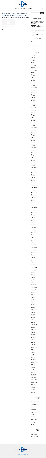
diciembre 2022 (34, 127)
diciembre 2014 (34, 287)
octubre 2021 (33, 150)
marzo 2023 (33, 122)
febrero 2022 (33, 144)
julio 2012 (33, 332)
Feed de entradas (34, 434)
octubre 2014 (33, 290)
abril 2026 (33, 62)
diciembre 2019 (34, 187)
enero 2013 (33, 322)
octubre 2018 (33, 210)
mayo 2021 (33, 159)
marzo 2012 (33, 339)
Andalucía (33, 402)
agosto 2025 (33, 74)
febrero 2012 (33, 340)
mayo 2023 (33, 119)
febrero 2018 (33, 224)
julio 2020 (33, 175)
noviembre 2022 (34, 129)
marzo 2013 (33, 319)
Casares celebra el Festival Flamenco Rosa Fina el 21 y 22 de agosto (37, 40)
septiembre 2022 (34, 132)
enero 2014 (33, 305)
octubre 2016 (33, 250)
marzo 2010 (33, 372)
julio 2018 (33, 215)
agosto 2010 (33, 364)
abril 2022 (33, 140)
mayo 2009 (33, 389)
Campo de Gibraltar (34, 404)
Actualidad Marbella (35, 401)
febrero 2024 (33, 104)
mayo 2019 (33, 199)
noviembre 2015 (34, 269)
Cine (32, 406)
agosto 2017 (33, 234)
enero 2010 (33, 375)
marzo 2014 (33, 302)
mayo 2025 (33, 79)
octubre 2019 (33, 190)
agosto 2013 (33, 310)
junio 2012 (33, 334)
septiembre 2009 (34, 382)
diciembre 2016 (34, 247)
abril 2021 (33, 160)
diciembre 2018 (34, 207)
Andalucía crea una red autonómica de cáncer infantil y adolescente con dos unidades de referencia (37, 31)
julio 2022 (33, 135)
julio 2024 (33, 95)
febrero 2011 (33, 359)
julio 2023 (33, 115)
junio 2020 (33, 177)
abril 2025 (33, 80)
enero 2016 (33, 265)
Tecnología (33, 422)
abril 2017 (33, 240)
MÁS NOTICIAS (30, 8)
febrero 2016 (33, 264)
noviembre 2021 (34, 149)
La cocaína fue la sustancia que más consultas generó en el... (8, 28)
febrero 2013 (33, 320)
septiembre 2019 (34, 192)
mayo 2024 (33, 99)
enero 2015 (33, 285)
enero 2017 (33, 245)
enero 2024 (33, 105)
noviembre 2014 (34, 289)
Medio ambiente (34, 412)
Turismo (32, 424)
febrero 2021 (33, 164)
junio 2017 (33, 237)
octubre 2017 (33, 230)
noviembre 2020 (34, 169)
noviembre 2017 (34, 229)
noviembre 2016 (34, 249)
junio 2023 (33, 117)
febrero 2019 (33, 204)
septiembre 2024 (34, 92)
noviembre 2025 (34, 70)
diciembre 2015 (34, 267)
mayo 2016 (33, 259)
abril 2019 (33, 200)
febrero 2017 (33, 244)
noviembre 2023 (34, 109)
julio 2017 (33, 235)
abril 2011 (33, 355)
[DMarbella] (23, 4)
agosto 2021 (33, 154)
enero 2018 (33, 225)
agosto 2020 (33, 174)
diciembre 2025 (34, 69)
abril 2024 (33, 100)
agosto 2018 (33, 214)
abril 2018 (33, 220)
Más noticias (33, 411)
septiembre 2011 (34, 347)
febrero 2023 (33, 124)
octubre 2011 (33, 345)
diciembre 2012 (34, 324)
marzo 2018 (33, 222)
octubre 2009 (33, 380)
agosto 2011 (33, 349)
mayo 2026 (33, 60)
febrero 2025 (33, 84)
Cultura (32, 407)
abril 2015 (33, 280)
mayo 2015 (33, 279)
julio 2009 (33, 385)
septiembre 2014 (34, 292)
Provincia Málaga (34, 419)
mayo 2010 (33, 369)
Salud (32, 421)
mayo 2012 (33, 335)
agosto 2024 (33, 94)
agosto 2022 (33, 134)
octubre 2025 (33, 72)
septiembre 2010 (34, 362)
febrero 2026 (33, 65)
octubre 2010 (33, 360)
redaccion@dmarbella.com (23, 454)
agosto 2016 (33, 254)
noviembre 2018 (34, 209)
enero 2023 (33, 125)
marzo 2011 (33, 357)
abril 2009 (33, 390)
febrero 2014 (33, 304)
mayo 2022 (33, 139)
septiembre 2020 (34, 172)
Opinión (32, 417)
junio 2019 (33, 197)
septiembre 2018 (34, 212)
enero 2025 (33, 85)
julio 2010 (33, 365)
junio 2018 (33, 217)
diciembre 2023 (34, 107)
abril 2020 (33, 180)
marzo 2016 (33, 262)
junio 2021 (33, 157)
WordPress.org (33, 437)
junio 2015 (33, 277)
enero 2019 (33, 205)
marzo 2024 (33, 102)
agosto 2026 (33, 55)
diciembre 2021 (34, 147)
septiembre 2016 (34, 252)
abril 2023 (33, 120)
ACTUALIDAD (20, 8)
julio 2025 (33, 75)
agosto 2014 (33, 294)
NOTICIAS (15, 8)
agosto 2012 (33, 330)
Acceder (32, 432)
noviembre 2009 (34, 379)
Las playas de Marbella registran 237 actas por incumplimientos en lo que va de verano (37, 36)
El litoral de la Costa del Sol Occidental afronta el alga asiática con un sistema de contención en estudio (37, 27)
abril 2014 (33, 300)
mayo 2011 (33, 354)
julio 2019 (33, 195)
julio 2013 (33, 312)
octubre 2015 (33, 270)
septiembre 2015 (34, 272)
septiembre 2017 (34, 232)
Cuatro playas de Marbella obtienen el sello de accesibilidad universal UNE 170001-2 (37, 22)
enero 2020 (33, 185)
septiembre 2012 (34, 329)
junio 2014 (33, 297)
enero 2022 (33, 145)
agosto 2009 (33, 384)
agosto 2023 (33, 114)
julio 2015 (33, 275)
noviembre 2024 (34, 89)
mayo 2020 (33, 179)
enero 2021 (33, 165)
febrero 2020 (33, 184)
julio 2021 (33, 155)
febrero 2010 (33, 374)
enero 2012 (33, 342)
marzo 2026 (33, 64)
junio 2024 (33, 97)
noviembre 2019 (34, 189)
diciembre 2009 (34, 377)
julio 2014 (33, 295)
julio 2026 (33, 57)
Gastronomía (33, 409)
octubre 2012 (33, 327)
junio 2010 (33, 367)
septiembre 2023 (34, 112)
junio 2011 (33, 352)
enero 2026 (33, 67)
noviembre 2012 (34, 325)
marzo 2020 (33, 182)
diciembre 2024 (34, 87)
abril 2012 (33, 337)
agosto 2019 (33, 194)
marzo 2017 (33, 242)
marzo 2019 (33, 202)
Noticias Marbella (34, 416)
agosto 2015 (33, 274)
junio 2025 (33, 77)
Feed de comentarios (35, 436)
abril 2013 (33, 317)
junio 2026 (33, 59)
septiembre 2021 (34, 152)
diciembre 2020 (34, 167)
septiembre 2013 (34, 309)
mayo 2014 (33, 299)
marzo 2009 (33, 392)
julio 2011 (33, 350)
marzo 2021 (33, 162)
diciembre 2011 (34, 344)
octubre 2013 (33, 307)
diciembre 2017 (34, 227)
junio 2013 (33, 314)
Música (32, 414)
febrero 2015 (33, 284)
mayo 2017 (33, 239)
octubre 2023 (33, 110)
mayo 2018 (33, 219)
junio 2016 (33, 257)
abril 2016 (33, 260)
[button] (42, 8)
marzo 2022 (33, 142)
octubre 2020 (33, 170)
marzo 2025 (33, 82)
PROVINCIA (25, 8)
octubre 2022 (33, 130)
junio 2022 (33, 137)
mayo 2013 (33, 315)
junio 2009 (33, 387)
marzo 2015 (33, 282)
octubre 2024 (33, 90)
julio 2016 (33, 255)
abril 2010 (33, 370)
